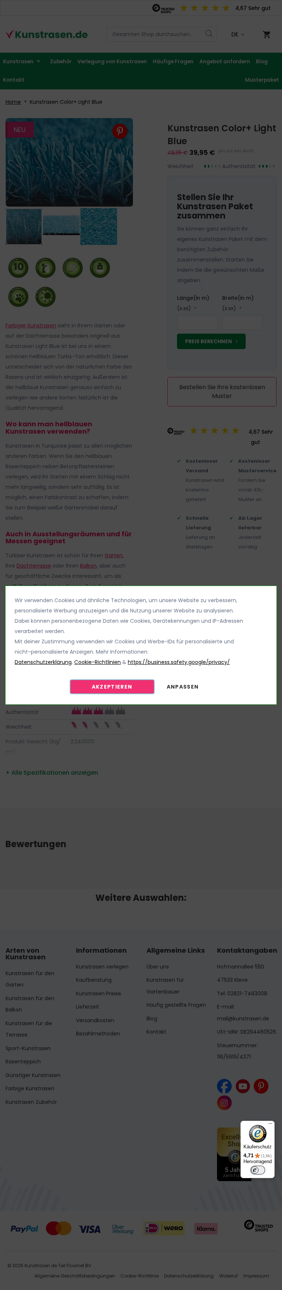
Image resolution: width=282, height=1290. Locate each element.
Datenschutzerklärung (43, 662)
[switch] (257, 1170)
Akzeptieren (112, 686)
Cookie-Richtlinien (97, 662)
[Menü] (270, 1125)
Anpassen (183, 686)
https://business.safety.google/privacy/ (179, 662)
